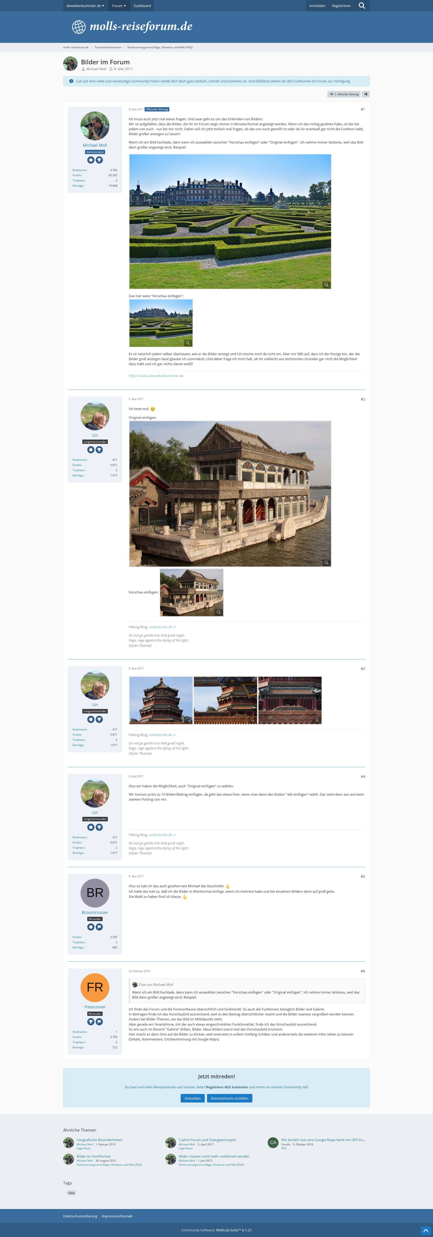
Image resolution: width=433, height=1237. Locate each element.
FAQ (283, 1148)
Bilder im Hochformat (94, 1156)
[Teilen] (366, 94)
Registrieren (341, 5)
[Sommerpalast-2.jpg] (161, 700)
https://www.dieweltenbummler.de (156, 375)
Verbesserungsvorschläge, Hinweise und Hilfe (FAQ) (109, 1165)
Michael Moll (96, 69)
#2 (363, 399)
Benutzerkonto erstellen (229, 1098)
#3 (363, 668)
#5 (363, 876)
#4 (363, 776)
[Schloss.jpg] (230, 222)
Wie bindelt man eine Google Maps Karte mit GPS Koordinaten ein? (333, 1139)
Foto (71, 1193)
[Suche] (362, 5)
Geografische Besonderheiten (99, 1139)
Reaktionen (80, 170)
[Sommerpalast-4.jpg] (290, 700)
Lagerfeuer (84, 1148)
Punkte (77, 175)
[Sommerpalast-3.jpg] (225, 700)
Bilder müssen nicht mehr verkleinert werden (214, 1156)
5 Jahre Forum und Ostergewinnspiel (207, 1139)
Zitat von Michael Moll (156, 984)
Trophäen (79, 180)
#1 (363, 109)
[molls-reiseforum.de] (216, 27)
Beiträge (78, 186)
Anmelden (317, 5)
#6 (363, 971)
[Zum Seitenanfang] (426, 1231)
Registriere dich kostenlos (227, 1087)
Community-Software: (216, 1230)
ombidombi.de (160, 627)
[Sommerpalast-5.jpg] (230, 493)
